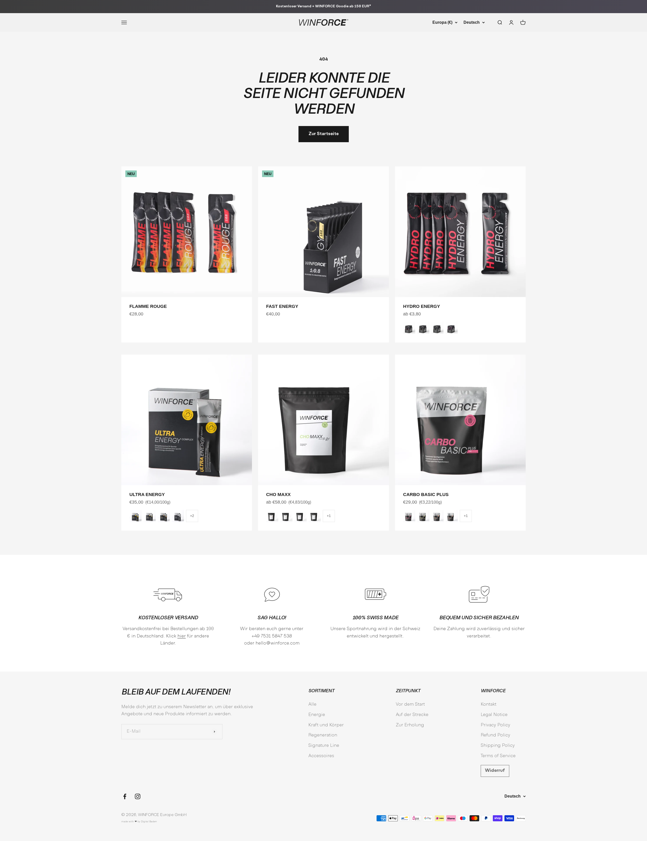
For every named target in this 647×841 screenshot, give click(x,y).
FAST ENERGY (282, 306)
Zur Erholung (410, 725)
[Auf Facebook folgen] (124, 796)
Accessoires (321, 756)
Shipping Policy (498, 746)
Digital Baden (149, 822)
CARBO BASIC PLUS (426, 494)
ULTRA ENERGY (147, 494)
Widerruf (495, 771)
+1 (329, 516)
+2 (192, 516)
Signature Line (323, 746)
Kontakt (488, 704)
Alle (312, 704)
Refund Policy (495, 735)
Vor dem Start (410, 704)
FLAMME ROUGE (148, 306)
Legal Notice (494, 715)
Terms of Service (498, 756)
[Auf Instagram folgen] (137, 796)
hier (181, 636)
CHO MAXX (278, 494)
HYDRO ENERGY (421, 306)
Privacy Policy (495, 725)
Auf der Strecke (412, 715)
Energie (316, 715)
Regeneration (322, 735)
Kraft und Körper (326, 725)
